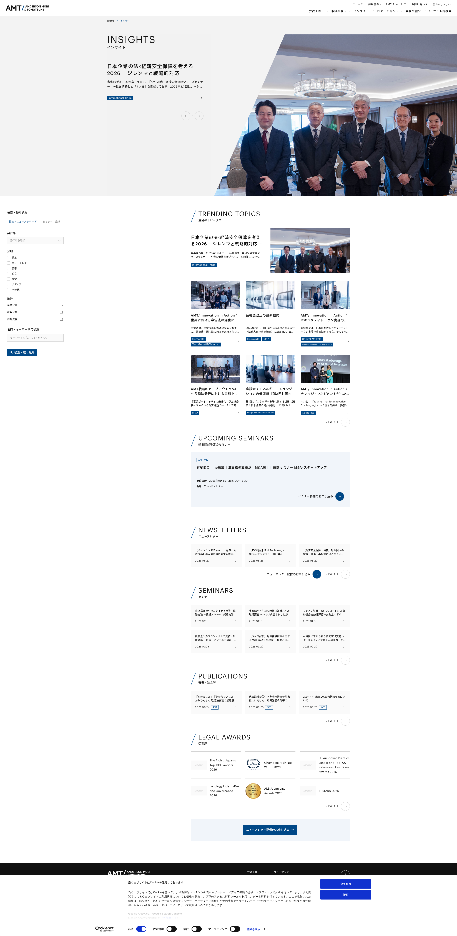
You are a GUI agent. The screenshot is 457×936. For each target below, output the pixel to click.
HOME (111, 21)
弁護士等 (252, 872)
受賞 (14, 279)
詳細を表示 (253, 928)
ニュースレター (20, 263)
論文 (14, 273)
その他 (15, 290)
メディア (17, 284)
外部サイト (170, 917)
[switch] (172, 929)
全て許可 (345, 883)
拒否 (345, 894)
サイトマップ (281, 872)
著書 (14, 268)
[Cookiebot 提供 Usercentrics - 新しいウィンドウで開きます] (104, 929)
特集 (14, 257)
